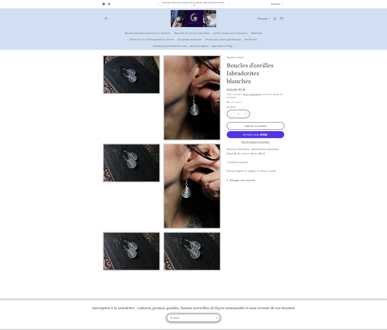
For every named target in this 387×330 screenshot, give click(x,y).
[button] (106, 18)
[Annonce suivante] (228, 4)
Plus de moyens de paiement (255, 141)
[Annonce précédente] (158, 4)
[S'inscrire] (216, 317)
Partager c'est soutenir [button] (242, 180)
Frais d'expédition (252, 94)
